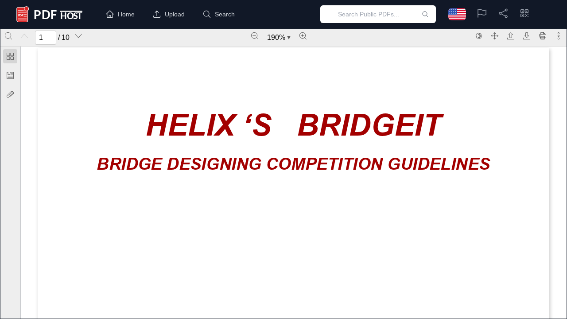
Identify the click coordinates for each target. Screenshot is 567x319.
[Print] (543, 36)
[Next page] (78, 36)
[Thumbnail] (10, 56)
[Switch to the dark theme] (479, 36)
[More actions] (558, 36)
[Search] (8, 36)
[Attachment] (10, 94)
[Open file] (511, 36)
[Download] (527, 36)
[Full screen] (495, 36)
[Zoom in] (303, 36)
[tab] (10, 57)
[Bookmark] (10, 75)
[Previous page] (24, 36)
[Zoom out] (255, 36)
